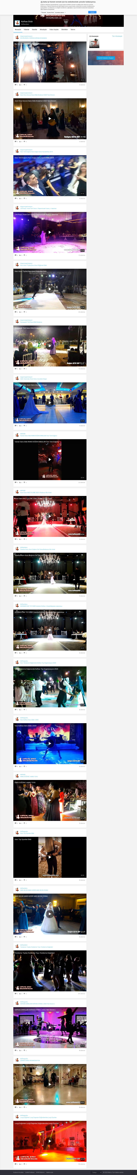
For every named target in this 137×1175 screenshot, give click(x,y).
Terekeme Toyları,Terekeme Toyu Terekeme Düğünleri (36, 947)
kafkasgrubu (24, 661)
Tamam (92, 12)
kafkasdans (23, 547)
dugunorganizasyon (26, 36)
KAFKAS (22, 434)
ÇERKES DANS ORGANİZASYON (30, 1060)
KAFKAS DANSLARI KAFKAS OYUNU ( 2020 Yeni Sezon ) (37, 1004)
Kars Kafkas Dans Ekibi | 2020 (29, 720)
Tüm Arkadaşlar (117, 36)
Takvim (73, 29)
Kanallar (34, 29)
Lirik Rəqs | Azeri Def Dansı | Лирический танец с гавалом (38, 208)
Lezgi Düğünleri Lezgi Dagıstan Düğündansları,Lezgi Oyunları (38, 1117)
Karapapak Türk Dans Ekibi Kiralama (31, 322)
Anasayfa (18, 29)
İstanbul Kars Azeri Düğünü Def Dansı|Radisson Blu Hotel (37, 549)
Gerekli (44, 12)
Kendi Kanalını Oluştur (106, 58)
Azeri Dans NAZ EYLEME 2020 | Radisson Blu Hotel (35, 492)
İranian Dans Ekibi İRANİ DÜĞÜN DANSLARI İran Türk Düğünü (38, 436)
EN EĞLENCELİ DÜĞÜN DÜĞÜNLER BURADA (33, 38)
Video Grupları (54, 29)
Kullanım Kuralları (18, 1172)
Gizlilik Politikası (29, 1172)
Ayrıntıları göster (59, 12)
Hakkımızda (49, 1172)
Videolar (26, 29)
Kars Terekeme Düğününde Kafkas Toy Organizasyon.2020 (38, 663)
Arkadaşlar (43, 29)
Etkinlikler (64, 29)
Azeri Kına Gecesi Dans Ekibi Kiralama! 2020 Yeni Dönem (37, 95)
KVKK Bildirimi (40, 1172)
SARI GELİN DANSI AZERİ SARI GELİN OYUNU (34, 890)
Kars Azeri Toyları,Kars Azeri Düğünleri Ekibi (33, 265)
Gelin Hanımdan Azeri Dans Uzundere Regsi (33, 379)
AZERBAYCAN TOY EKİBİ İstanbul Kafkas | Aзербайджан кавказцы (41, 606)
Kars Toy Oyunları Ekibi (27, 833)
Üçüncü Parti (50, 12)
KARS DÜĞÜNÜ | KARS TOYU (29, 776)
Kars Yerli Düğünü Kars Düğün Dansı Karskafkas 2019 (36, 152)
